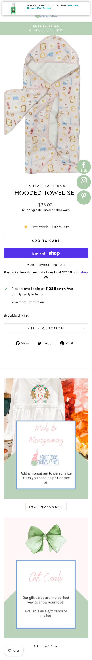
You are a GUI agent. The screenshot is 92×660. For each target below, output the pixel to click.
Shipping (28, 210)
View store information (27, 302)
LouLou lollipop (46, 186)
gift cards (46, 646)
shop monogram (46, 506)
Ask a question (46, 328)
